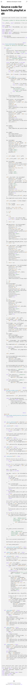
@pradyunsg (17, 684)
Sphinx (11, 684)
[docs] (24, 42)
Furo (21, 684)
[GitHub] (14, 681)
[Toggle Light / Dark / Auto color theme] (26, 1)
